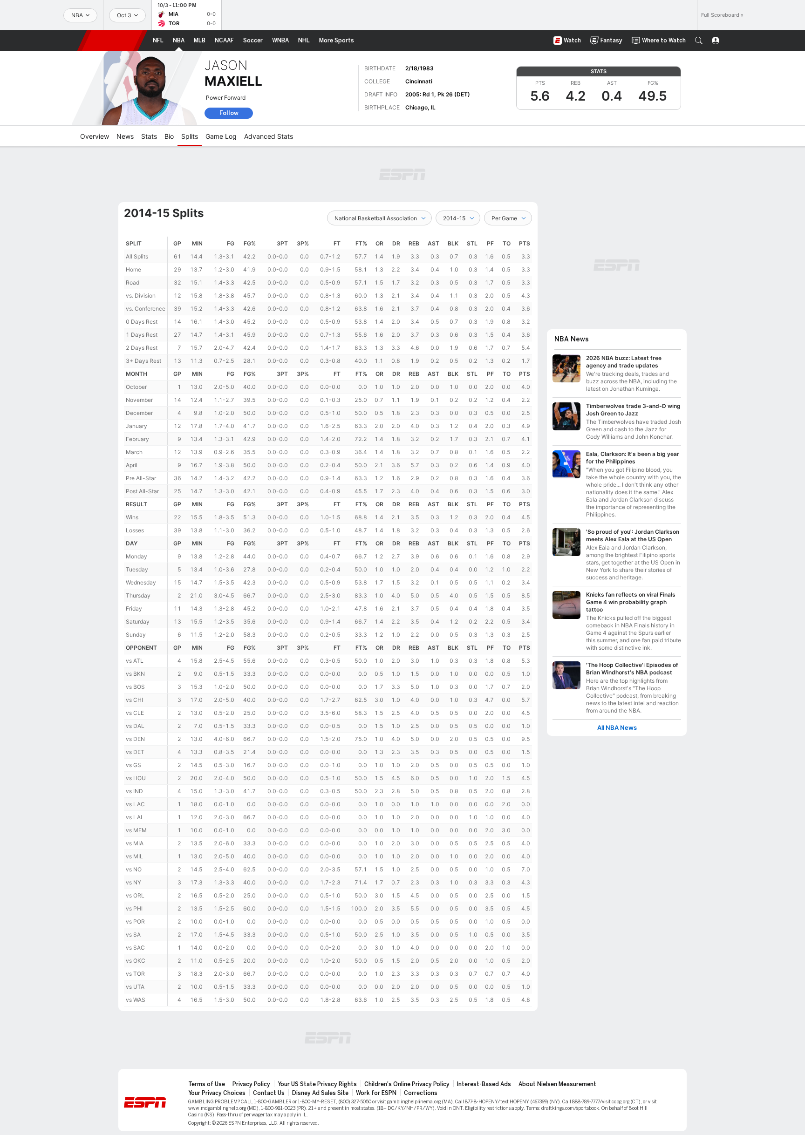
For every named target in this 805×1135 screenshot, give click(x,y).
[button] (699, 40)
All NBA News (617, 727)
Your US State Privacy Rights (317, 1084)
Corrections (420, 1093)
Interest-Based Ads (484, 1084)
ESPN (112, 40)
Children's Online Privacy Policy (407, 1084)
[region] (350, 621)
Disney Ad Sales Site (320, 1093)
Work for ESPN (376, 1093)
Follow (229, 112)
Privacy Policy (251, 1084)
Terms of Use (206, 1084)
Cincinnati (418, 81)
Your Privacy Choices (217, 1093)
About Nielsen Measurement (557, 1084)
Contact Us (269, 1093)
